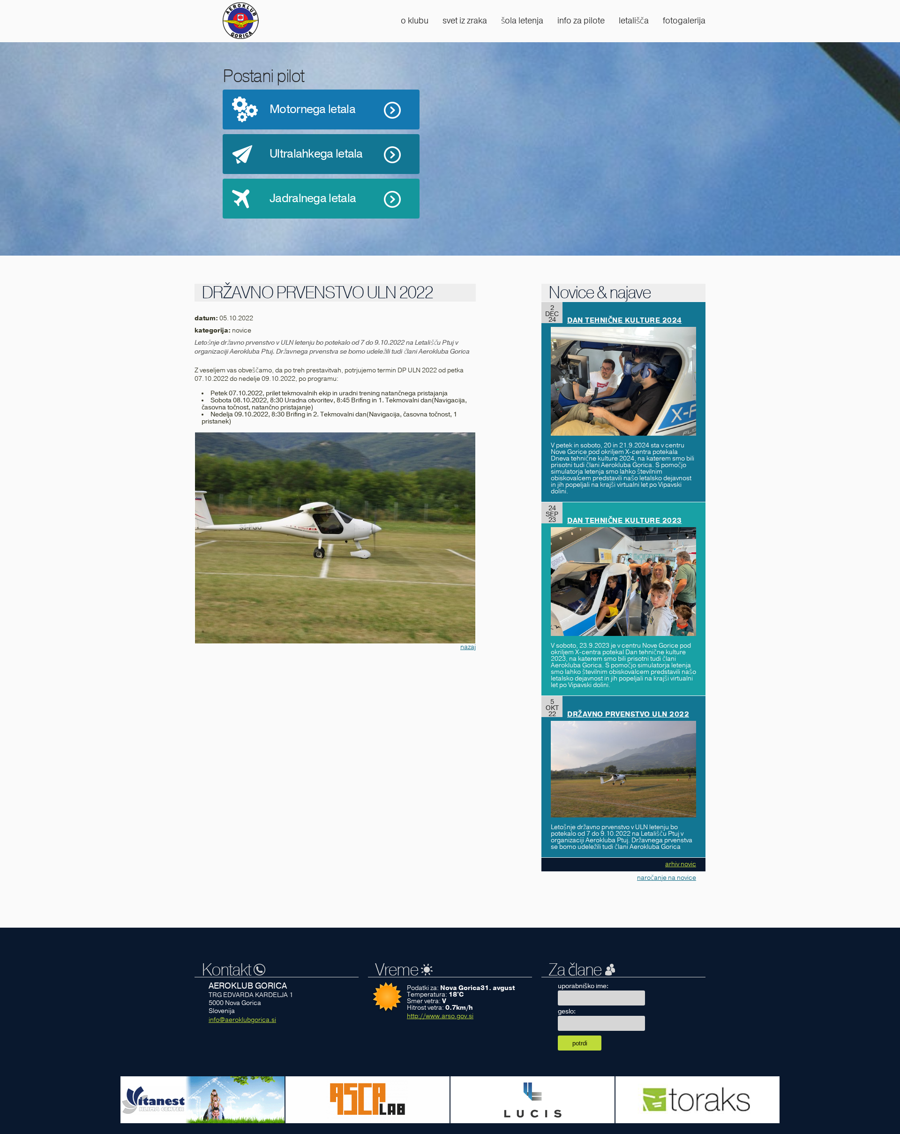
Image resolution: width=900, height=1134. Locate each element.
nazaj (468, 647)
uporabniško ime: (583, 986)
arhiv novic (680, 864)
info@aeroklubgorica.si (242, 1019)
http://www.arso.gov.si (440, 1016)
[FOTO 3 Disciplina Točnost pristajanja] (335, 538)
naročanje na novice (666, 877)
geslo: (567, 1011)
